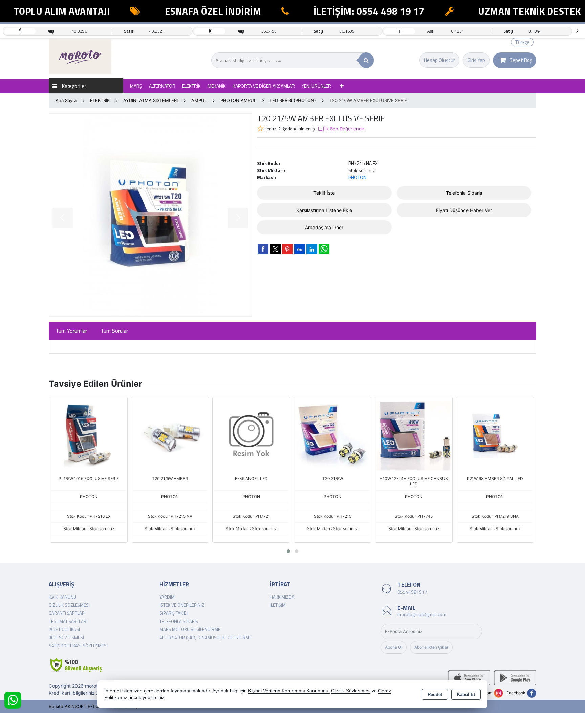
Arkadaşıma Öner (324, 227)
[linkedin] (311, 248)
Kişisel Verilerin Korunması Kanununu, (289, 690)
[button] (288, 551)
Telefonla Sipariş (464, 193)
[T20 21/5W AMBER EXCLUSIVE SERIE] (150, 215)
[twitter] (275, 249)
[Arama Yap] (366, 60)
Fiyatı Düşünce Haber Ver (464, 210)
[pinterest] (287, 248)
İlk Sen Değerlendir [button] (344, 128)
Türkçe (522, 42)
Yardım (167, 596)
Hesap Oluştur (439, 60)
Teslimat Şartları (68, 621)
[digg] (299, 248)
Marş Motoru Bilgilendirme (189, 629)
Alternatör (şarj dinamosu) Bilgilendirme (205, 637)
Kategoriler (73, 86)
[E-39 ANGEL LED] (251, 435)
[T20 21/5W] (332, 435)
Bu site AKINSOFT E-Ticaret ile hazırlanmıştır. (96, 706)
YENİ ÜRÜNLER (316, 85)
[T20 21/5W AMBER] (170, 435)
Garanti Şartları (67, 613)
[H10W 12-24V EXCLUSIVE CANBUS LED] (414, 435)
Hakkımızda (282, 596)
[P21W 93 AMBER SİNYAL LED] (495, 435)
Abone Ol (393, 647)
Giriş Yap (476, 60)
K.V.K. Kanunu (62, 596)
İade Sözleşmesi (66, 637)
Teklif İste (324, 193)
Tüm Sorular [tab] (114, 331)
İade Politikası (64, 629)
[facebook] (263, 248)
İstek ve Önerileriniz (181, 605)
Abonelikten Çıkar (431, 647)
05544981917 (412, 592)
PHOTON (357, 177)
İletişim (278, 605)
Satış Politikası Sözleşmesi (78, 645)
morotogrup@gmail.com (421, 614)
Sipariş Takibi (173, 613)
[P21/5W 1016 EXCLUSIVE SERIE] (89, 435)
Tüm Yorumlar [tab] (71, 331)
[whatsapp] (324, 249)
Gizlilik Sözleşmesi (69, 605)
